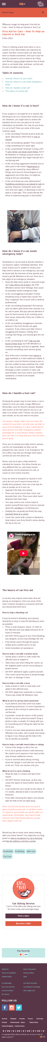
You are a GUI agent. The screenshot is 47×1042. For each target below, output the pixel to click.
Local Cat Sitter (7, 990)
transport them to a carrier (16, 514)
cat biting (18, 508)
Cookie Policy (7, 976)
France (30, 1019)
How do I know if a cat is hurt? (19, 79)
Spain (23, 1022)
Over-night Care (29, 990)
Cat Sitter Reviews (30, 983)
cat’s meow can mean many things (22, 152)
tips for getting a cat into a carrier (21, 841)
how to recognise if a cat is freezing (26, 838)
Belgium (13, 1019)
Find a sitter (23, 916)
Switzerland (33, 1022)
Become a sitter (23, 924)
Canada (22, 1019)
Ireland (4, 1022)
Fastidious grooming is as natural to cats (23, 184)
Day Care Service (8, 987)
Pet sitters (5, 994)
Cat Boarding (6, 983)
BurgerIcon (4, 4)
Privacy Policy (29, 973)
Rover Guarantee (30, 969)
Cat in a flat (40, 4)
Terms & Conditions (9, 973)
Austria (4, 1019)
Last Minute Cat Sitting (32, 987)
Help (25, 976)
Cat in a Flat (19, 61)
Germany (40, 1019)
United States (20, 1026)
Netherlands (14, 1022)
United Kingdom (7, 1026)
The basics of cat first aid (16, 91)
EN (23, 4)
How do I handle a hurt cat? (17, 88)
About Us (5, 969)
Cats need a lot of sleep (20, 285)
